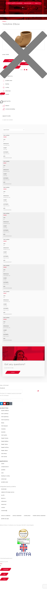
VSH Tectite (4, 456)
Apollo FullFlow (5, 410)
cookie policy (27, 515)
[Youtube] (4, 403)
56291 (4, 163)
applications (4, 461)
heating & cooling (5, 475)
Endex (2, 422)
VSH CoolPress (4, 413)
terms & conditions (5, 515)
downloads (3, 489)
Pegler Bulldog (4, 441)
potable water (4, 482)
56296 (4, 267)
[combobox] (23, 15)
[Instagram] (7, 403)
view (1, 563)
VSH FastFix (4, 435)
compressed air (5, 466)
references (3, 501)
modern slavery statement (39, 515)
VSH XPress (4, 453)
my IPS (2, 495)
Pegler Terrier (4, 444)
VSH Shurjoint (4, 425)
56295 (4, 241)
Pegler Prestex (4, 438)
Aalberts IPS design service (7, 492)
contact (3, 507)
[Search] (2, 94)
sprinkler (3, 469)
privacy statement (17, 515)
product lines (4, 408)
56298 (4, 319)
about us (3, 498)
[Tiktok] (10, 403)
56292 (4, 189)
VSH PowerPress (5, 419)
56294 (4, 215)
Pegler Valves (4, 450)
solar (2, 472)
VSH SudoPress (5, 416)
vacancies (3, 510)
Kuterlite (3, 432)
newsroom (3, 504)
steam (2, 463)
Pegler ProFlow (5, 447)
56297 (4, 293)
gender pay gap (5, 518)
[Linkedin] (1, 403)
